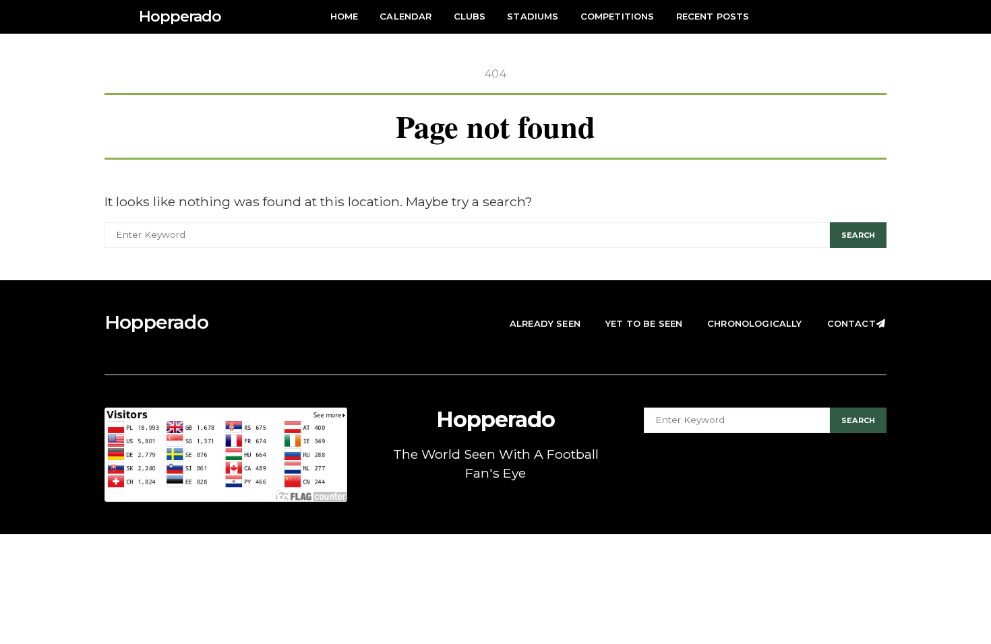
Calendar (405, 16)
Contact (851, 323)
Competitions (617, 16)
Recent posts (713, 16)
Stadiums (532, 16)
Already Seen (545, 323)
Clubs (470, 16)
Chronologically (754, 323)
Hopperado (180, 16)
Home (344, 16)
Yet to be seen (643, 323)
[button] (882, 16)
